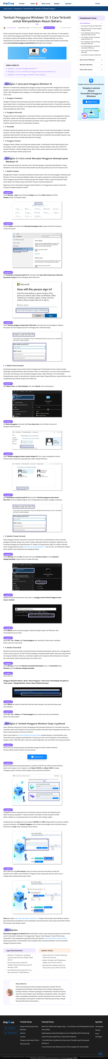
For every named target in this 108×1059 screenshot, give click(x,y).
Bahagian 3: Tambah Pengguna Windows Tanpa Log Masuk (27, 75)
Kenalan (97, 1030)
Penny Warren (21, 984)
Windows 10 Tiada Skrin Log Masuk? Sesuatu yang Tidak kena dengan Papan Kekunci (20, 957)
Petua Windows (28, 9)
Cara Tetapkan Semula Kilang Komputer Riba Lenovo (90, 34)
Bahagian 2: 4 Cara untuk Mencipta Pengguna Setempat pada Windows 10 (31, 71)
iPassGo (22, 1033)
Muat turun (46, 4)
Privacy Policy (69, 1058)
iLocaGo (22, 1037)
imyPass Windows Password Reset (30, 735)
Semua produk (25, 1044)
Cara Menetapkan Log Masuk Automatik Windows (90, 47)
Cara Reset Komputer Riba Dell (91, 55)
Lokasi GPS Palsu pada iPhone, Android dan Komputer (59, 1037)
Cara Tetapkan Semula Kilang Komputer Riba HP (90, 42)
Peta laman (42, 1057)
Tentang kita (99, 1026)
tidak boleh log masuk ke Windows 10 (26, 918)
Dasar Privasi (7, 1057)
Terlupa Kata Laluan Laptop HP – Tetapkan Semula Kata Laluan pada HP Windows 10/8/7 (20, 965)
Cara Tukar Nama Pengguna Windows (90, 51)
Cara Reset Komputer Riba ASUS (91, 26)
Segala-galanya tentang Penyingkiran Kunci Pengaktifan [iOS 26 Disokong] (65, 1033)
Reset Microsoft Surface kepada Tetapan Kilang (91, 29)
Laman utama (7, 9)
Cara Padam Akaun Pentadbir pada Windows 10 (90, 38)
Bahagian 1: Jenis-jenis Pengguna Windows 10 (22, 68)
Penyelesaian (18, 9)
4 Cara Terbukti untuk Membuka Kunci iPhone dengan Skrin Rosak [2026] (65, 1047)
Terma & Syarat (19, 1057)
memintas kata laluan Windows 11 (34, 547)
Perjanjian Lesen (31, 1057)
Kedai (33, 4)
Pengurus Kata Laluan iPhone (29, 1040)
